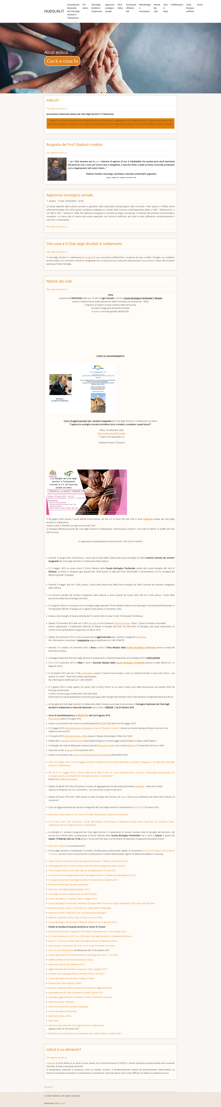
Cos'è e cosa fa (62, 61)
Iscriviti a (48, 1087)
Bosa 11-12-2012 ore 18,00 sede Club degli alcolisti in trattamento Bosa (82, 941)
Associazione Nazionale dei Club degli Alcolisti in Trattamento (73, 11)
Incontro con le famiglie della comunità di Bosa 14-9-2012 (76, 973)
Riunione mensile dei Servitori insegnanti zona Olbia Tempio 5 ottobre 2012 (85, 1033)
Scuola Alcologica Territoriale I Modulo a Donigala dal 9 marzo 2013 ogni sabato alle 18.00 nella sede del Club (101, 903)
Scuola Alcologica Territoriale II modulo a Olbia (71, 978)
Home (200, 4)
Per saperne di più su (56, 108)
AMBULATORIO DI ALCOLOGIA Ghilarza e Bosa (70, 959)
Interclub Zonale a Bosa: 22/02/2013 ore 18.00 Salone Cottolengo (79, 908)
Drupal (62, 1103)
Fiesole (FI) (139, 807)
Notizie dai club (157, 8)
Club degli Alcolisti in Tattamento (96, 8)
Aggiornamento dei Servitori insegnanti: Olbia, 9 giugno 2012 (77, 969)
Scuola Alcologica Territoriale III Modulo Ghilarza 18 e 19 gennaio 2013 (82, 922)
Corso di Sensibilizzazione (60, 950)
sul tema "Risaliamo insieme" (92, 728)
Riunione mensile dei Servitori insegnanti (68, 884)
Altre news (53, 1020)
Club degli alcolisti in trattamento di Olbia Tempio (72, 894)
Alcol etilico (120, 6)
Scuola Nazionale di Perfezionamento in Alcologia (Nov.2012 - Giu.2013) (83, 955)
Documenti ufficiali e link (131, 8)
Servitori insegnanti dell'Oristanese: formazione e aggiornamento (80, 987)
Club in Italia (165, 8)
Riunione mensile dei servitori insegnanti (68, 1006)
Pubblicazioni (177, 4)
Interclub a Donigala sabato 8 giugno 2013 (68, 889)
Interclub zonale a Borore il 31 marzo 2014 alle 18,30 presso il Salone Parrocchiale (88, 814)
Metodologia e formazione (145, 8)
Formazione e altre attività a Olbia (64, 983)
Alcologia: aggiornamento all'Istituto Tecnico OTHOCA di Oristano (80, 997)
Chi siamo (85, 6)
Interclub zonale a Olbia (59, 1016)
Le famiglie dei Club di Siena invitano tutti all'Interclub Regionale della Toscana (86, 865)
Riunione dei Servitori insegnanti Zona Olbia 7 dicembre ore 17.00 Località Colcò (87, 931)
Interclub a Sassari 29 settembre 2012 (66, 964)
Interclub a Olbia (56, 846)
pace (97, 161)
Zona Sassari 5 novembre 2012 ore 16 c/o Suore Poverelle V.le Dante (81, 945)
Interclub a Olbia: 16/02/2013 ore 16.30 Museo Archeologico (77, 912)
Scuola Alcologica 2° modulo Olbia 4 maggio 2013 (72, 898)
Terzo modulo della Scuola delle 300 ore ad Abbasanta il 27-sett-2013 (81, 870)
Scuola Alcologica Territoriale (62, 1011)
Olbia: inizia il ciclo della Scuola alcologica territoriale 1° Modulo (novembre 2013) (88, 861)
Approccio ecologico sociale (109, 8)
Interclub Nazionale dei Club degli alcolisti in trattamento (76, 1025)
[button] (101, 92)
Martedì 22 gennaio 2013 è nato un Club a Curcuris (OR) (75, 917)
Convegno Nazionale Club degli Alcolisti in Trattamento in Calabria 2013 (83, 879)
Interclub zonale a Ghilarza (61, 1001)
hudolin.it (54, 11)
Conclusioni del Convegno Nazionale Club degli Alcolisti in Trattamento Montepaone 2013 (91, 875)
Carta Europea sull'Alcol (190, 8)
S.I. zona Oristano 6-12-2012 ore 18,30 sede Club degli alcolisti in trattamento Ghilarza (89, 936)
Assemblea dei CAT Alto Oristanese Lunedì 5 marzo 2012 (75, 992)
